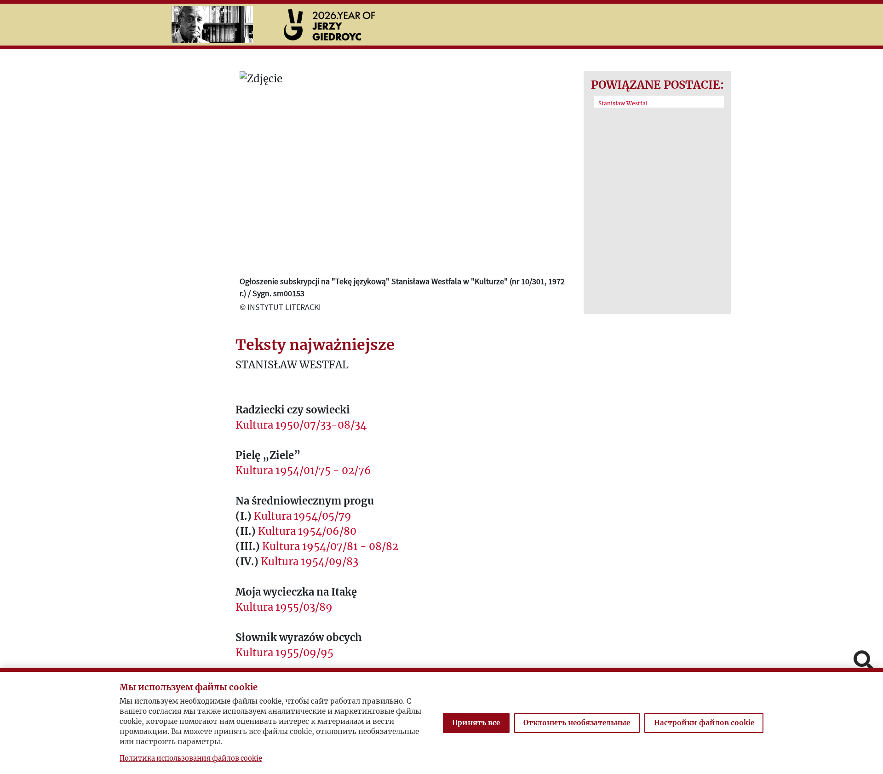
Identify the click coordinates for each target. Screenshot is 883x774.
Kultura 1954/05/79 (302, 516)
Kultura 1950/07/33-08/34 (301, 425)
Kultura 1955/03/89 (284, 607)
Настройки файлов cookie (704, 722)
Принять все (476, 722)
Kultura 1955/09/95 (284, 652)
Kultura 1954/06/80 (307, 531)
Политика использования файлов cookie (191, 758)
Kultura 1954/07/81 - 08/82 (330, 546)
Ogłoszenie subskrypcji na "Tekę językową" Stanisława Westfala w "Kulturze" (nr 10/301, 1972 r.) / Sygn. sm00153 (402, 287)
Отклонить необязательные (576, 722)
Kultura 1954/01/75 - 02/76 (303, 470)
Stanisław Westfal (623, 103)
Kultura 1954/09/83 (309, 561)
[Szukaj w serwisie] (864, 661)
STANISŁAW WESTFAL (292, 364)
